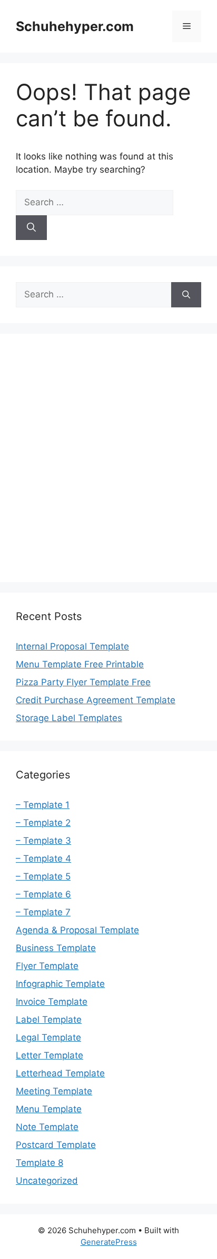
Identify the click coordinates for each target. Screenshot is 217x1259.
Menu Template (49, 1109)
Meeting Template (54, 1091)
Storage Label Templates (69, 718)
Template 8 (39, 1162)
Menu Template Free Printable (80, 664)
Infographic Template (60, 983)
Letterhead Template (60, 1073)
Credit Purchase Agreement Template (95, 700)
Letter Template (49, 1055)
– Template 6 (43, 894)
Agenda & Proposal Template (77, 930)
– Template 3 (43, 840)
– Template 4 (43, 858)
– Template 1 (43, 805)
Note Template (47, 1127)
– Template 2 (43, 822)
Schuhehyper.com (75, 26)
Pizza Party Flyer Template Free (83, 682)
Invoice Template (51, 1001)
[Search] (31, 228)
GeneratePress (109, 1242)
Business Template (56, 948)
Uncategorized (47, 1180)
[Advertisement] (108, 457)
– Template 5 (43, 876)
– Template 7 (43, 912)
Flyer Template (47, 966)
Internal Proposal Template (72, 646)
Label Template (49, 1019)
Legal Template (48, 1037)
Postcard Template (56, 1145)
